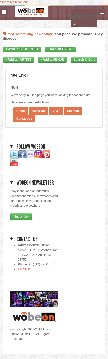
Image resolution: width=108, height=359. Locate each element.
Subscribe (21, 216)
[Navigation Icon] (101, 12)
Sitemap (73, 111)
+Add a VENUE (52, 60)
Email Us (24, 269)
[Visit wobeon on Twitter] (14, 157)
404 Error (19, 75)
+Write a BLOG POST (22, 49)
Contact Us (24, 118)
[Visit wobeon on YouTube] (14, 165)
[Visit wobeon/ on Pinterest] (46, 157)
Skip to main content (14, 2)
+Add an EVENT (60, 49)
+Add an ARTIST (18, 60)
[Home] (31, 12)
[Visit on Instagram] (38, 157)
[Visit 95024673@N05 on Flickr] (30, 157)
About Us (38, 111)
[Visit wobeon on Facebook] (22, 157)
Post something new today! (29, 34)
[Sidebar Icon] (4, 12)
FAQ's (56, 111)
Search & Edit (84, 60)
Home (20, 111)
